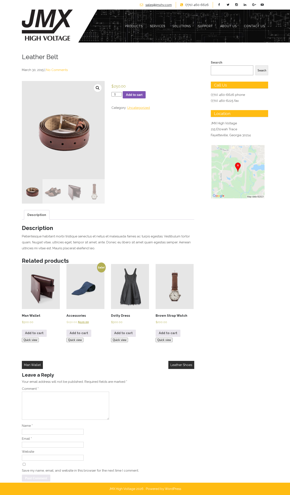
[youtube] (264, 5)
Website (28, 452)
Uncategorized (138, 108)
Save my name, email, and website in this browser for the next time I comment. (80, 470)
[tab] (36, 215)
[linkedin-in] (247, 5)
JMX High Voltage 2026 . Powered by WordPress (145, 489)
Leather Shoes (181, 365)
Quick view (30, 340)
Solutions (181, 26)
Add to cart (134, 94)
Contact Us (254, 26)
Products (134, 26)
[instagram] (239, 5)
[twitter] (230, 5)
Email (27, 439)
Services (157, 26)
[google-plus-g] (256, 5)
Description (36, 215)
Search (216, 62)
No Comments (57, 70)
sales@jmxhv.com (158, 5)
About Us (228, 26)
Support (205, 26)
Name (27, 426)
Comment (30, 389)
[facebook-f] (222, 5)
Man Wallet (32, 365)
